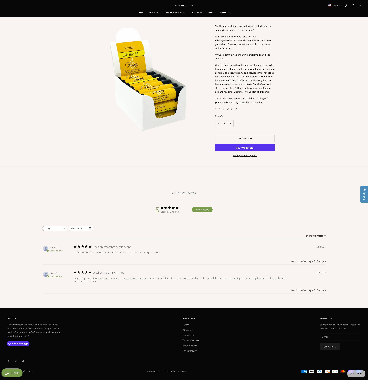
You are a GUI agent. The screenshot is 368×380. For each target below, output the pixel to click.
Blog (210, 12)
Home (140, 12)
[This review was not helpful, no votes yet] (323, 261)
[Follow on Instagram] (15, 361)
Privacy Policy (189, 350)
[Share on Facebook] (224, 109)
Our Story (154, 12)
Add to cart (245, 138)
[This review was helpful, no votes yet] (318, 261)
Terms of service (191, 340)
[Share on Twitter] (228, 109)
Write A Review (202, 209)
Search (185, 324)
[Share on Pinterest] (232, 109)
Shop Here (197, 12)
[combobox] (54, 228)
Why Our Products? (175, 12)
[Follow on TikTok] (23, 361)
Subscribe (330, 346)
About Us (187, 330)
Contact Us (224, 12)
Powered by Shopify (177, 371)
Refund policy (189, 345)
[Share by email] (236, 109)
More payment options (245, 155)
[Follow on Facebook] (8, 361)
